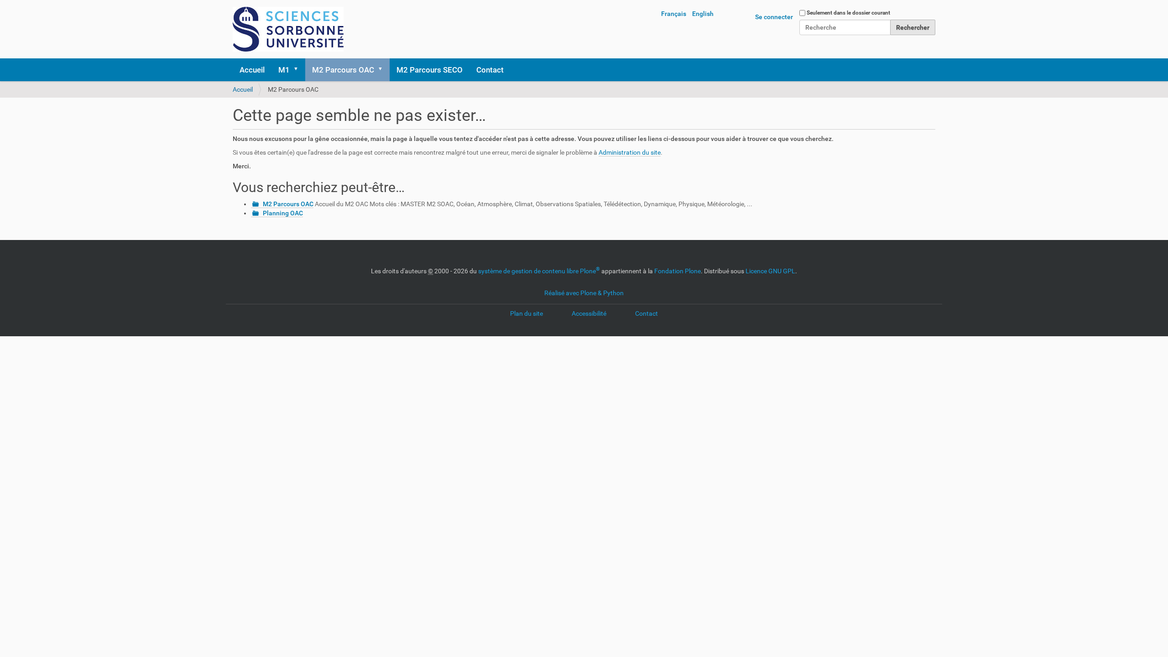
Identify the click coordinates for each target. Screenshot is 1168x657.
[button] (298, 69)
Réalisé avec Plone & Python (584, 293)
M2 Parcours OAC (343, 69)
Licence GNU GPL (770, 271)
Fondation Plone (677, 271)
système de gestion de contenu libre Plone (539, 271)
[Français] (288, 29)
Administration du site (630, 152)
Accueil (252, 69)
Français (673, 13)
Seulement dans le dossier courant (848, 13)
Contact (490, 69)
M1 (284, 69)
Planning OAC (283, 213)
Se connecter (774, 17)
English (703, 13)
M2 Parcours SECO (429, 69)
